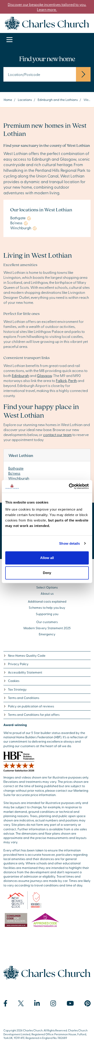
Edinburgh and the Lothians (58, 99)
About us (47, 593)
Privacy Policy (18, 664)
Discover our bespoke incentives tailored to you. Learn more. (47, 7)
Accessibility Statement (25, 672)
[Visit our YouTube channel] (70, 1003)
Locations (25, 99)
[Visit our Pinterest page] (87, 1003)
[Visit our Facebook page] (5, 1003)
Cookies (13, 681)
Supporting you (47, 614)
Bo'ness (14, 473)
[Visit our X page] (21, 1003)
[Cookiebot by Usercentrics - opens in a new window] (69, 486)
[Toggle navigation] (9, 39)
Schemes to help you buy (47, 607)
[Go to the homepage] (47, 22)
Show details (69, 543)
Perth (72, 380)
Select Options (47, 587)
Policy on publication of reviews (31, 706)
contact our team (57, 434)
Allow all (47, 558)
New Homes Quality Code (26, 655)
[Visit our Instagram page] (53, 1003)
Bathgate (16, 468)
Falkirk (61, 380)
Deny (47, 573)
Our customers (47, 622)
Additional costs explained (47, 601)
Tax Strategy (17, 689)
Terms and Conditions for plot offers (34, 714)
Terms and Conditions (23, 698)
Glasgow (44, 375)
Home (8, 99)
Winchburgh (18, 478)
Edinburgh (20, 375)
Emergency (47, 634)
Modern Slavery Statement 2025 (47, 628)
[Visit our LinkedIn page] (37, 1003)
